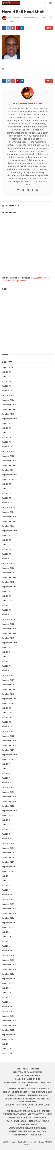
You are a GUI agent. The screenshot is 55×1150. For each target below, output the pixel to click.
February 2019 (8, 787)
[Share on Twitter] (9, 28)
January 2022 (8, 624)
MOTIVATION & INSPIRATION (22, 1131)
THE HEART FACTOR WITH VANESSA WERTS (23, 1114)
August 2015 (7, 983)
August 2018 (7, 815)
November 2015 (9, 969)
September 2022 (9, 587)
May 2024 (6, 493)
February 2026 (8, 395)
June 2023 (7, 545)
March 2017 (7, 895)
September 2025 (9, 419)
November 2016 (9, 913)
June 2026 (7, 377)
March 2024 (7, 503)
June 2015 (6, 993)
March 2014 (7, 1053)
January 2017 (8, 904)
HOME (18, 1069)
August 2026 (7, 367)
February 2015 (8, 1011)
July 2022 (6, 596)
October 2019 (8, 750)
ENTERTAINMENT (20, 1135)
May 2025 (6, 437)
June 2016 (6, 937)
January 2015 (8, 1016)
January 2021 (8, 680)
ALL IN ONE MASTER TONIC (27, 1079)
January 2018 (8, 848)
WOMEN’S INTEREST (27, 1124)
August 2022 (7, 591)
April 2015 (6, 1002)
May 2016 (6, 941)
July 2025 (6, 428)
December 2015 (9, 965)
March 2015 (7, 1007)
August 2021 (7, 647)
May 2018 (6, 829)
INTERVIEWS (34, 1121)
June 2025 (7, 433)
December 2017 (9, 853)
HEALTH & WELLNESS (16, 1121)
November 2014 (9, 1025)
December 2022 (9, 573)
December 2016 (9, 909)
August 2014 (7, 1039)
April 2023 (6, 554)
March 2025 (7, 447)
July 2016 (6, 932)
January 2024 (8, 512)
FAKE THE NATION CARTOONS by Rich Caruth (28, 1111)
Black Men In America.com (22, 18)
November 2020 (9, 689)
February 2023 (8, 563)
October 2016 (8, 918)
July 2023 (6, 540)
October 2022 (8, 582)
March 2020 (7, 727)
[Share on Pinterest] (18, 28)
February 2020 (8, 731)
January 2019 (8, 792)
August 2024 (7, 479)
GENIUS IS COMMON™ (16, 1095)
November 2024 (9, 465)
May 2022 (6, 605)
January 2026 (8, 400)
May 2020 (6, 717)
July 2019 (6, 764)
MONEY (6, 1092)
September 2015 (9, 979)
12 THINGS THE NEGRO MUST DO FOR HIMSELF (27, 1088)
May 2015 (6, 997)
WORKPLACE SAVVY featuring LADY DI (27, 1118)
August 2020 (7, 703)
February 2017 (8, 899)
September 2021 (9, 643)
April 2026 (6, 386)
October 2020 (8, 694)
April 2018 (6, 834)
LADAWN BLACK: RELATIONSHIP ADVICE (27, 1128)
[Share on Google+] (13, 28)
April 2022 (6, 610)
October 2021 (8, 638)
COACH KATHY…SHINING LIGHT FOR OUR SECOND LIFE (27, 1106)
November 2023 (9, 521)
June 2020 (7, 713)
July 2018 (6, 820)
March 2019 (7, 783)
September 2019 (9, 755)
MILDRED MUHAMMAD (38, 1095)
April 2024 (6, 498)
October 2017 (8, 862)
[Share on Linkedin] (22, 28)
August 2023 (7, 535)
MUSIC (49, 1114)
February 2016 (8, 955)
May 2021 (6, 661)
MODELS (45, 1121)
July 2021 (6, 652)
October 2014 (8, 1030)
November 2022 (9, 577)
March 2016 (7, 951)
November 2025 (9, 409)
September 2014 (9, 1035)
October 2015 (8, 974)
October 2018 (8, 806)
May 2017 (6, 885)
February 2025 (8, 451)
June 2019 (6, 769)
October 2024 (8, 470)
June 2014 (6, 1049)
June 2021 (6, 657)
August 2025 (7, 423)
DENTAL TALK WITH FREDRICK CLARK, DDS (32, 1092)
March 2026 (7, 391)
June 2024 (7, 489)
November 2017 (9, 857)
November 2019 (9, 745)
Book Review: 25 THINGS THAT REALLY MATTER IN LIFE (27, 1083)
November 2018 (9, 801)
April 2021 (6, 666)
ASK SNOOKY (37, 1135)
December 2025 (9, 405)
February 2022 (8, 619)
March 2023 (7, 559)
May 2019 (6, 773)
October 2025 (8, 414)
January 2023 (8, 568)
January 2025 (8, 456)
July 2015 (6, 988)
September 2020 (9, 699)
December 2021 (9, 629)
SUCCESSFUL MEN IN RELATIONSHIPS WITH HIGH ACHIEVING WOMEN (27, 1100)
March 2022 (7, 615)
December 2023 (9, 517)
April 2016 (6, 946)
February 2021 (8, 675)
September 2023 (9, 531)
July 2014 (6, 1044)
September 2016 (9, 923)
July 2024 (6, 484)
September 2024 (9, 475)
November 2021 (9, 633)
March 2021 (7, 671)
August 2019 (7, 759)
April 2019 (6, 778)
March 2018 (7, 839)
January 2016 (8, 960)
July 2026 (6, 372)
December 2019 (9, 741)
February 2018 (8, 843)
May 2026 (6, 381)
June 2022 (7, 601)
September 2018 (9, 811)
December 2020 (9, 685)
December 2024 (9, 461)
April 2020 (6, 722)
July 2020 (6, 708)
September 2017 (9, 867)
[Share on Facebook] (4, 28)
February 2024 (8, 507)
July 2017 (6, 876)
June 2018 (6, 825)
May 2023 (6, 549)
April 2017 (6, 890)
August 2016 (7, 927)
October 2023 (8, 526)
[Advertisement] (27, 320)
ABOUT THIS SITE (31, 1069)
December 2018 (9, 797)
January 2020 (8, 736)
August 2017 (7, 871)
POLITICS (41, 1131)
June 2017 (6, 881)
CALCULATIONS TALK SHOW (27, 1076)
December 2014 (9, 1021)
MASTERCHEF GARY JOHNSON (27, 1072)
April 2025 (6, 442)
